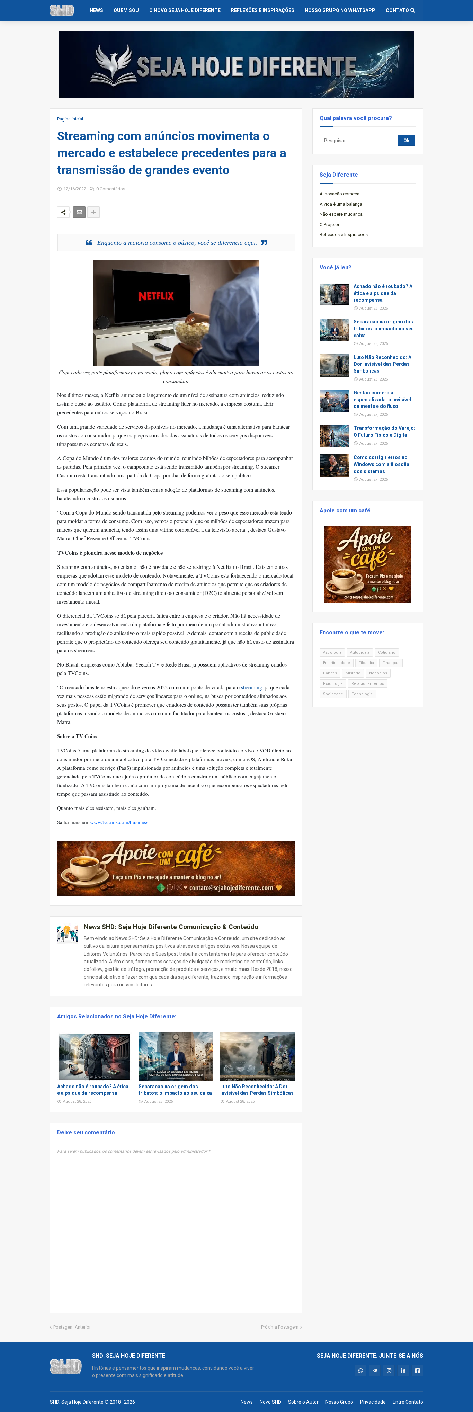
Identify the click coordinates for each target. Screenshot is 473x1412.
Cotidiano (386, 652)
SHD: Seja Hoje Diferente (77, 1402)
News (247, 1402)
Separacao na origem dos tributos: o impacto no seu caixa (175, 1090)
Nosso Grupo (339, 1402)
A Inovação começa (339, 193)
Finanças (391, 663)
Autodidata (359, 652)
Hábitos (330, 673)
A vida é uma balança (341, 204)
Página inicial (70, 119)
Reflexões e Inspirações (344, 234)
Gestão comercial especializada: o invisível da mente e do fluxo (382, 399)
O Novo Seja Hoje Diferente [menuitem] (185, 10)
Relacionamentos (367, 683)
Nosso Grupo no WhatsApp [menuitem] (340, 10)
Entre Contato (408, 1402)
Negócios (378, 673)
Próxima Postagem (279, 1327)
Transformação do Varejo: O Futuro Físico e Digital (384, 431)
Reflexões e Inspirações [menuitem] (262, 10)
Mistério (353, 673)
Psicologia (333, 683)
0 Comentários (110, 188)
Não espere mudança (341, 214)
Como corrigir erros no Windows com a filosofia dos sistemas (381, 464)
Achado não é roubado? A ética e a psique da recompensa (92, 1090)
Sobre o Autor (303, 1402)
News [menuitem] (96, 10)
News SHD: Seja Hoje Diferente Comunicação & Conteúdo (171, 927)
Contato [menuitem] (397, 10)
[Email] (79, 212)
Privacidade (373, 1402)
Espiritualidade (336, 663)
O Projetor (329, 224)
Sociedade (333, 694)
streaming (251, 687)
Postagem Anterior (72, 1327)
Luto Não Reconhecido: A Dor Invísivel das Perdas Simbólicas (257, 1090)
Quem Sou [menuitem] (126, 10)
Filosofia (366, 663)
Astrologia (332, 652)
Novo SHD (270, 1402)
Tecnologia (362, 694)
